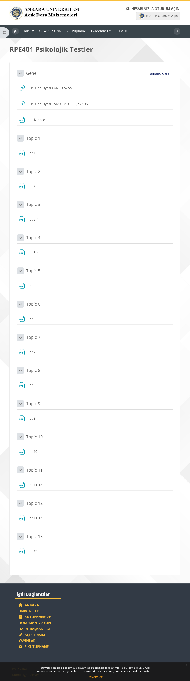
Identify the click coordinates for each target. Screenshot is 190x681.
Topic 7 (33, 337)
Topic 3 (33, 204)
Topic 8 (33, 370)
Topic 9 (33, 403)
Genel (32, 73)
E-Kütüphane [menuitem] (76, 31)
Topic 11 (34, 470)
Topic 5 (33, 271)
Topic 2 (33, 171)
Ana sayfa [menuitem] (15, 31)
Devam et (95, 676)
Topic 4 (33, 237)
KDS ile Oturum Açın (162, 15)
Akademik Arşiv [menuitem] (102, 31)
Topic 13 (34, 536)
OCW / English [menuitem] (50, 31)
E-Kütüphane (36, 646)
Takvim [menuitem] (28, 31)
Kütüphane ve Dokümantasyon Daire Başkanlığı (35, 622)
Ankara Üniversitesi (30, 608)
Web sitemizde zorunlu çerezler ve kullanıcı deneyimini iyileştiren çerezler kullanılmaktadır (95, 671)
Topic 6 (33, 304)
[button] (20, 73)
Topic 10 (34, 437)
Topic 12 (34, 503)
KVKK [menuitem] (123, 31)
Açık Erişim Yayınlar (32, 637)
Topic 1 (33, 138)
